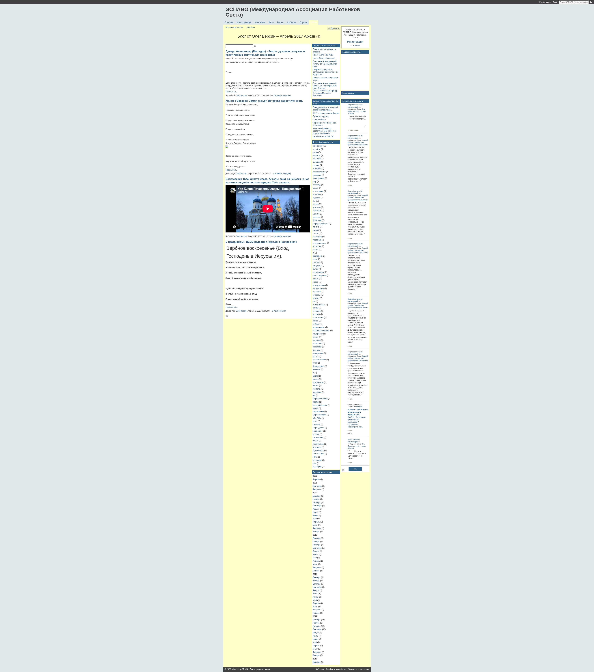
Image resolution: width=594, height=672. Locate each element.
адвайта (316, 149)
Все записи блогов (234, 27)
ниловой (317, 311)
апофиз (316, 314)
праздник (317, 175)
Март (315, 525)
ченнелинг (317, 146)
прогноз (316, 217)
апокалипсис (319, 327)
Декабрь (317, 496)
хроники (316, 350)
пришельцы (318, 382)
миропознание (319, 415)
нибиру (316, 324)
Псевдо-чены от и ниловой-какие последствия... (325, 108)
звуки (315, 408)
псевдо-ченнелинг (321, 330)
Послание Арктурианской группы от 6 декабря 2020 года (325, 63)
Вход (555, 2)
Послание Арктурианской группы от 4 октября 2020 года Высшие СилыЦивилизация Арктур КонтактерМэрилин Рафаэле (325, 89)
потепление (318, 444)
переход (317, 185)
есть (315, 421)
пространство (319, 172)
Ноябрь (316, 499)
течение (316, 424)
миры (315, 376)
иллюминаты (319, 304)
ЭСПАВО (317, 418)
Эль (363, 109)
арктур (316, 298)
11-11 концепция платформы (326, 113)
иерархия (317, 347)
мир (314, 181)
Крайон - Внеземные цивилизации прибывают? (358, 412)
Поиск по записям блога (255, 46)
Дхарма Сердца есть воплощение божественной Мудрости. (325, 72)
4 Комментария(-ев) (282, 174)
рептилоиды (318, 272)
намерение (318, 353)
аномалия (317, 343)
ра (314, 301)
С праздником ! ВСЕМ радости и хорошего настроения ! (261, 241)
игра (315, 363)
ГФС (315, 457)
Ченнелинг (318, 431)
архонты (317, 207)
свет (315, 259)
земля (316, 385)
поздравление (319, 243)
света (315, 188)
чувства (316, 198)
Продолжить (231, 92)
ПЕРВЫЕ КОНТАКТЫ (323, 136)
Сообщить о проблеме (336, 669)
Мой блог (251, 27)
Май (315, 518)
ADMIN (245, 669)
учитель (316, 389)
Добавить (335, 28)
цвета (315, 337)
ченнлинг (317, 159)
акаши (316, 379)
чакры (315, 308)
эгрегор (316, 194)
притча (316, 227)
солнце (316, 165)
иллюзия (317, 168)
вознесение (318, 191)
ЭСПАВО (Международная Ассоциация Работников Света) (293, 12)
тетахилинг (318, 437)
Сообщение (353, 424)
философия (318, 366)
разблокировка (319, 275)
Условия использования (358, 669)
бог (314, 201)
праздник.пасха (320, 405)
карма (315, 278)
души (315, 230)
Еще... (355, 469)
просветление (319, 359)
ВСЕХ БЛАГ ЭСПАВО (323, 55)
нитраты (316, 295)
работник (317, 210)
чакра (315, 321)
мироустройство (320, 223)
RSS (227, 315)
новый (316, 204)
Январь (316, 531)
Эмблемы (319, 669)
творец (316, 233)
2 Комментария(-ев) (282, 95)
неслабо (317, 340)
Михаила (317, 447)
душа (315, 152)
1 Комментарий (279, 311)
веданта (316, 155)
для (314, 463)
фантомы (317, 220)
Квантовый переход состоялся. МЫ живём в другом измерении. (324, 130)
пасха (315, 249)
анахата (316, 369)
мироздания (318, 428)
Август (316, 509)
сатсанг (316, 262)
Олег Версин (241, 95)
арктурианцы (319, 285)
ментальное (318, 454)
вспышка (317, 246)
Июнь (315, 515)
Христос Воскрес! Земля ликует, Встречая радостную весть (264, 100)
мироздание (318, 178)
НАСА (315, 441)
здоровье (317, 392)
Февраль (317, 489)
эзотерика (317, 256)
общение (317, 265)
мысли (316, 214)
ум (314, 395)
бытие (315, 269)
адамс (316, 402)
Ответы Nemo (319, 119)
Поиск (591, 2)
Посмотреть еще (355, 427)
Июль (315, 512)
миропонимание (320, 398)
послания (317, 236)
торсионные (318, 411)
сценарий (317, 466)
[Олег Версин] (230, 42)
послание (317, 460)
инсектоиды (318, 288)
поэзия (316, 434)
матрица (317, 162)
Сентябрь (317, 486)
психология (318, 317)
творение (317, 240)
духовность (318, 450)
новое (315, 282)
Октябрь (317, 502)
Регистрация (545, 2)
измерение (318, 334)
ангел (315, 356)
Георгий (351, 105)
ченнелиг (317, 291)
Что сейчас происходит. (324, 58)
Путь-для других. (321, 116)
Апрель (316, 479)
